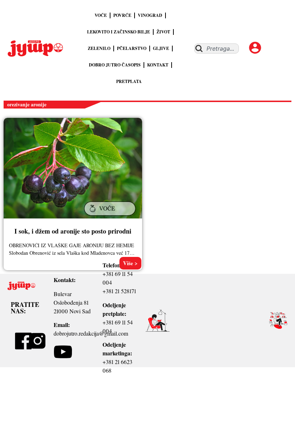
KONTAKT (157, 65)
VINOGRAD (150, 15)
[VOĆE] (111, 216)
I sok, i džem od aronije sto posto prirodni (72, 231)
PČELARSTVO (131, 48)
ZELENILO (99, 48)
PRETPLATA (129, 81)
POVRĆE (122, 15)
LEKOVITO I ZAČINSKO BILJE (118, 32)
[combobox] (216, 48)
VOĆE (101, 15)
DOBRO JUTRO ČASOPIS (115, 65)
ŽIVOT (163, 32)
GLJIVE (161, 48)
